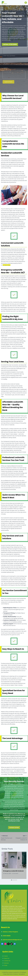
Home (6, 956)
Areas (5, 965)
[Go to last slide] (4, 865)
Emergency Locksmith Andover (13, 871)
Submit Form (8, 81)
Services (6, 963)
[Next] (24, 865)
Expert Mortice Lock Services (6, 837)
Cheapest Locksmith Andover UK (21, 837)
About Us (6, 958)
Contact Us (7, 960)
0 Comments (15, 873)
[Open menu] (26, 3)
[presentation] (14, 860)
